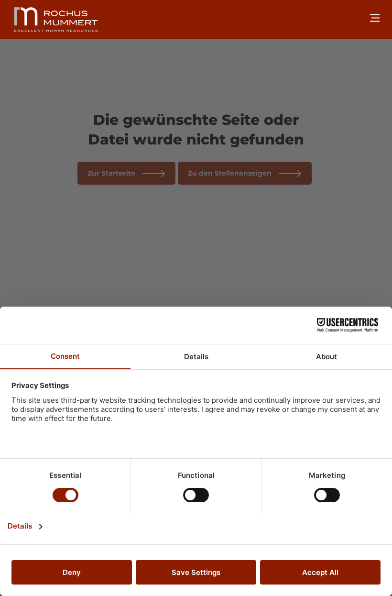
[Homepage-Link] (56, 19)
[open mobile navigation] (374, 17)
